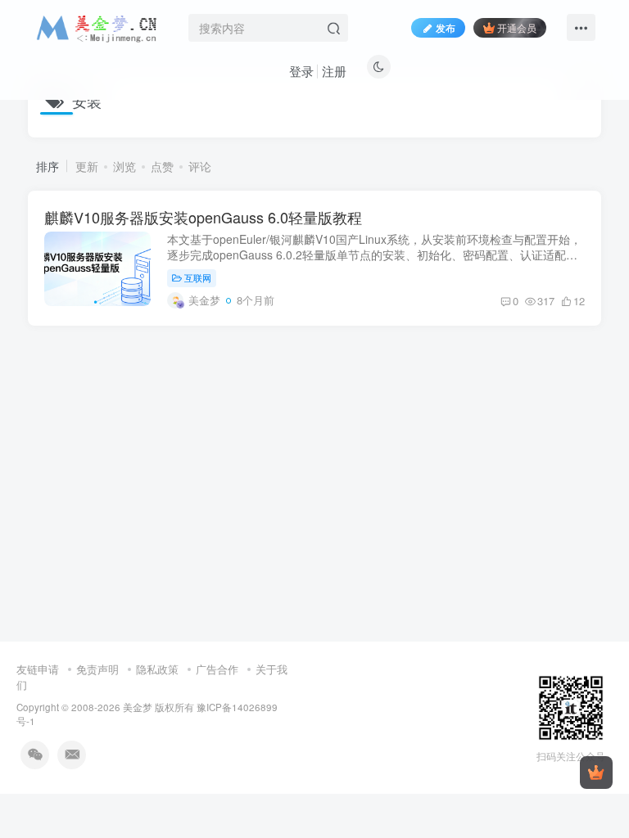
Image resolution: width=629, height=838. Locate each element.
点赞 (162, 166)
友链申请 (37, 669)
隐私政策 (157, 669)
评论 (199, 166)
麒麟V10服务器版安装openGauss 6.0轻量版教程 (203, 217)
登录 (301, 70)
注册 (334, 70)
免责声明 (97, 669)
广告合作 (217, 669)
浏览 (124, 166)
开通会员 (516, 27)
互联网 (197, 277)
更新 (86, 166)
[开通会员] (596, 772)
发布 (445, 27)
